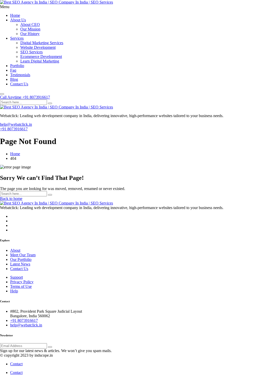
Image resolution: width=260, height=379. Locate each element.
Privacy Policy (22, 282)
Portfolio (17, 66)
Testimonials (20, 75)
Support (16, 277)
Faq (13, 70)
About (15, 250)
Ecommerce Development (41, 56)
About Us (18, 20)
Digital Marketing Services (41, 43)
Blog (14, 79)
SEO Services (31, 52)
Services (17, 38)
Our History (30, 33)
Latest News (20, 264)
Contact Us (19, 84)
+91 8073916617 (14, 129)
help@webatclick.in (16, 124)
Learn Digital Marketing (39, 61)
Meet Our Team (23, 255)
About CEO (30, 24)
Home (15, 15)
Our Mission (30, 29)
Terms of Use (21, 286)
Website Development (38, 47)
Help (14, 291)
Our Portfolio (20, 259)
